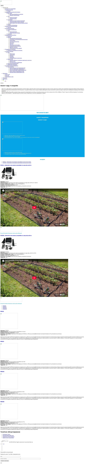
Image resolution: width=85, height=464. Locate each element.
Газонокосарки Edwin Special (17, 21)
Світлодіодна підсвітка (15, 46)
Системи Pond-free (14, 41)
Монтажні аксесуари (15, 45)
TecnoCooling (10, 66)
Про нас (7, 75)
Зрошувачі (12, 54)
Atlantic (9, 37)
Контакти (5, 78)
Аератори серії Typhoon (8, 436)
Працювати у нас (9, 76)
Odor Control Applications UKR (17, 71)
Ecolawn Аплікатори (12, 25)
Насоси (11, 43)
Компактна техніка (9, 28)
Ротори (11, 55)
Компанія (5, 73)
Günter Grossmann (11, 29)
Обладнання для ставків (16, 48)
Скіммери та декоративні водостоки (19, 39)
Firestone (9, 36)
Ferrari (8, 11)
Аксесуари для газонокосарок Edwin (19, 23)
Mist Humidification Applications (17, 69)
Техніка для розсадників (11, 26)
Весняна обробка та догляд (16, 14)
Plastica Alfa (10, 59)
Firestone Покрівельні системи (14, 50)
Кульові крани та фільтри (16, 62)
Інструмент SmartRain (10, 8)
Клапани (12, 57)
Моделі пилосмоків (14, 15)
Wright (9, 24)
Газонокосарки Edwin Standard (17, 20)
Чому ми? (7, 74)
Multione (9, 34)
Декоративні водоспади (16, 38)
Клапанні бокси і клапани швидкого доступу (21, 60)
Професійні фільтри (12, 64)
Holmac (9, 27)
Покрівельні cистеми (10, 49)
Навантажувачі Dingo (15, 32)
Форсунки (12, 53)
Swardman (9, 19)
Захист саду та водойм (8, 437)
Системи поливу (9, 51)
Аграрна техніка (9, 9)
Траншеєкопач (13, 31)
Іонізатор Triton (6, 434)
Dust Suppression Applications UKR (18, 70)
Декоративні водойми (10, 35)
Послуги (5, 77)
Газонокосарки (13, 17)
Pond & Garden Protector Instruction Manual (11, 233)
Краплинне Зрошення (12, 63)
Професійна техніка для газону (12, 12)
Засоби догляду (13, 47)
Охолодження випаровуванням (17, 68)
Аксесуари (12, 40)
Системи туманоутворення (11, 65)
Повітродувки (13, 18)
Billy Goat (9, 13)
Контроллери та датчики (16, 58)
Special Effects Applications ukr (17, 72)
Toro (8, 16)
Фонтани (12, 42)
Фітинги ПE (12, 61)
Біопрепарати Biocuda (8, 435)
